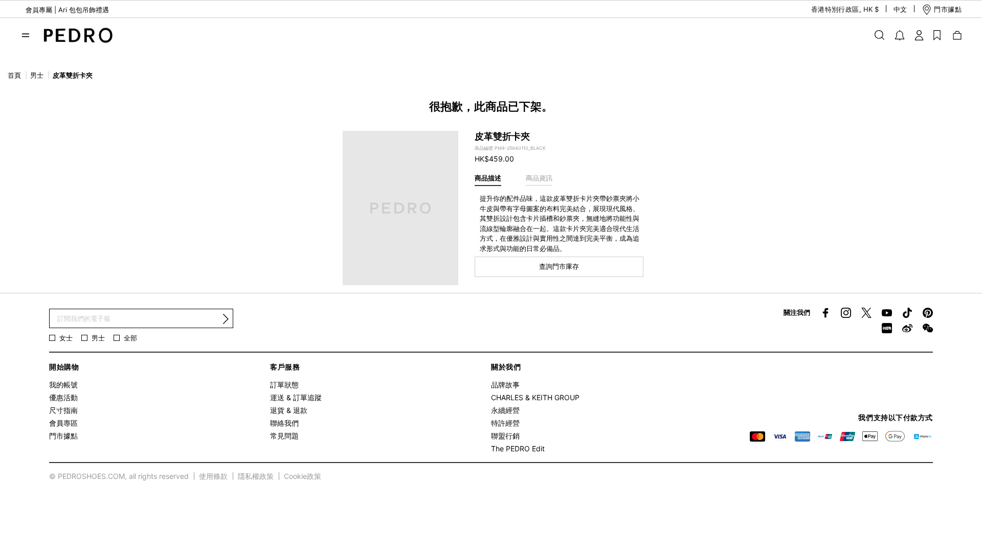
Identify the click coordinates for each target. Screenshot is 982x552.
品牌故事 (505, 384)
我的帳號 (63, 384)
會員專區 (63, 423)
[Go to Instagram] (846, 313)
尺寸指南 (63, 410)
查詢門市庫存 (559, 266)
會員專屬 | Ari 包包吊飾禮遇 (67, 10)
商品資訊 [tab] (539, 178)
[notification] (899, 35)
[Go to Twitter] (866, 313)
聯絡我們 (284, 423)
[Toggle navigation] (25, 35)
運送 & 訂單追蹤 (296, 397)
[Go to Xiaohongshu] (887, 328)
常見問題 (284, 435)
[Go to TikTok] (907, 313)
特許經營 (505, 423)
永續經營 (505, 410)
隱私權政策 (256, 476)
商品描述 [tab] (488, 178)
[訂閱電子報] (225, 319)
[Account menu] (919, 35)
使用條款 (213, 476)
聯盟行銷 (505, 435)
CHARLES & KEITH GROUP (535, 397)
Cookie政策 (302, 476)
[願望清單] (937, 35)
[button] (836, 9)
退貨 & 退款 (288, 410)
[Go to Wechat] (928, 328)
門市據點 (63, 435)
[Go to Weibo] (907, 328)
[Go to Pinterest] (928, 313)
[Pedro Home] (75, 34)
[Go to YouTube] (887, 313)
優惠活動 (63, 397)
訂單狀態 (284, 384)
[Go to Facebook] (825, 313)
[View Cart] (956, 35)
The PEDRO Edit (518, 448)
